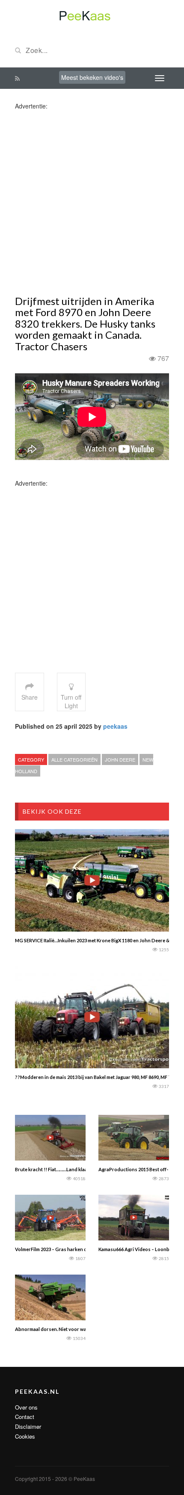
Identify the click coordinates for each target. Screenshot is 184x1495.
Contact (24, 1417)
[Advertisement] (92, 202)
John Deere (120, 759)
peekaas (115, 726)
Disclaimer (28, 1426)
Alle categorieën (74, 759)
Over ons (26, 1407)
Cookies (25, 1436)
